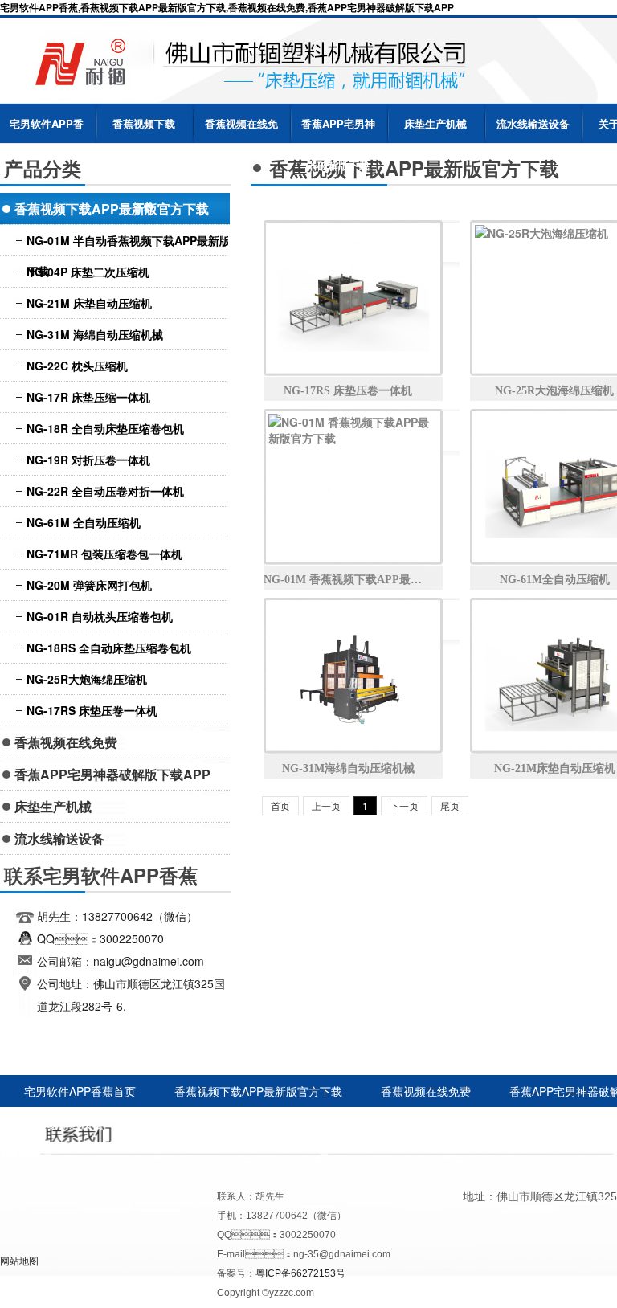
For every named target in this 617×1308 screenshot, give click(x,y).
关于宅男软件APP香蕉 (197, 1123)
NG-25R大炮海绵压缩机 (87, 679)
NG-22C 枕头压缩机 (77, 366)
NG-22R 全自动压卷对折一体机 (105, 491)
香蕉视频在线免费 (241, 130)
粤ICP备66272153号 (300, 1273)
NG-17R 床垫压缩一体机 (88, 397)
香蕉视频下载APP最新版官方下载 (144, 130)
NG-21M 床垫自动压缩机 (89, 303)
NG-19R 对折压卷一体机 (88, 460)
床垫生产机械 (435, 123)
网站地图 (19, 1260)
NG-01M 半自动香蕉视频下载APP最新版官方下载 (140, 244)
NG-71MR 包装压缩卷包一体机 (104, 554)
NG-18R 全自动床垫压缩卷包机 (105, 428)
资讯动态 (314, 1123)
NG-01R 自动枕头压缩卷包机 (100, 616)
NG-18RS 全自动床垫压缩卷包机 (109, 648)
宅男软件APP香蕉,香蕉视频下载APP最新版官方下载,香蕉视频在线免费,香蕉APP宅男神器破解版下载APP (227, 7)
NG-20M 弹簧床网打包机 (89, 585)
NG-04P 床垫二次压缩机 (88, 272)
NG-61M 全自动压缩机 (84, 522)
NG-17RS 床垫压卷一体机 (92, 710)
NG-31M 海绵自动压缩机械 (95, 334)
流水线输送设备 (533, 123)
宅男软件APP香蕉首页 (47, 130)
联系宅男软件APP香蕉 (431, 1123)
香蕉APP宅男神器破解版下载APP (338, 130)
